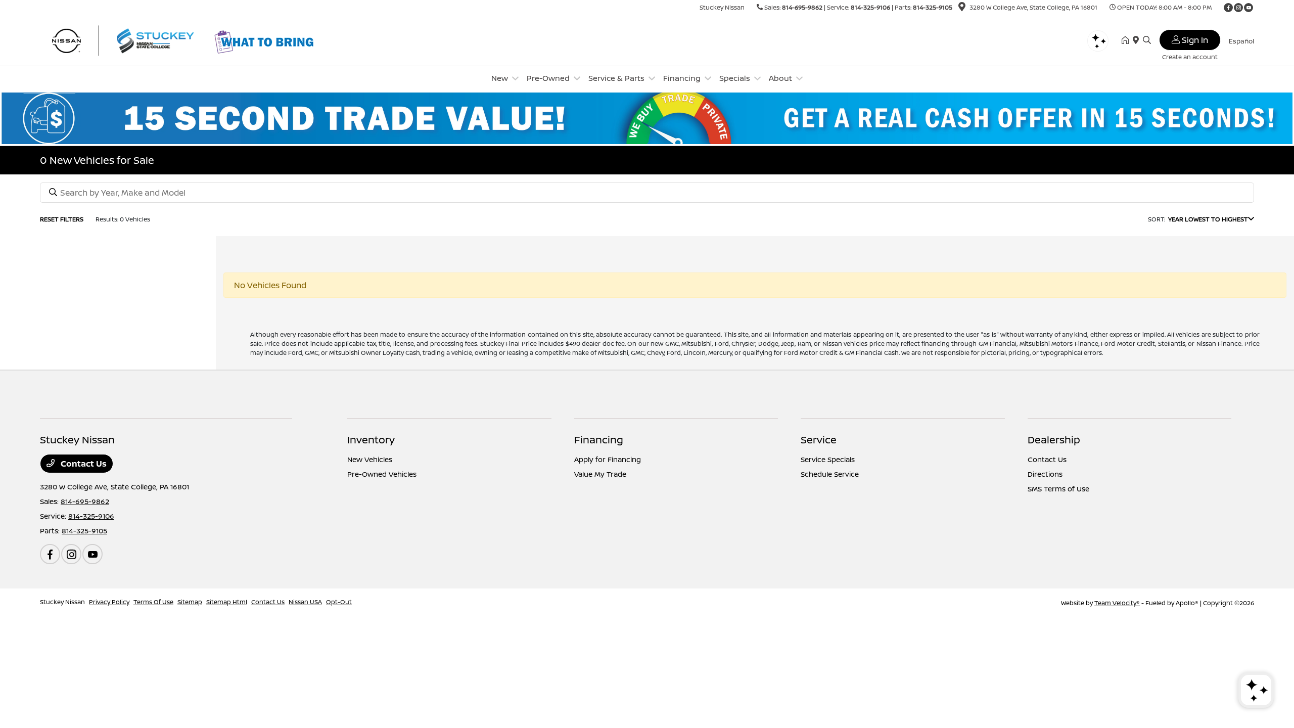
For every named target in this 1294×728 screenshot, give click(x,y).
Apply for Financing (607, 459)
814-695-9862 (802, 7)
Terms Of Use (153, 602)
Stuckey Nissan (62, 602)
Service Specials (828, 459)
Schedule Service (830, 474)
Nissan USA (305, 602)
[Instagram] (1238, 7)
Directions (1045, 474)
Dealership (1054, 439)
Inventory (371, 439)
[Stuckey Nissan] (127, 39)
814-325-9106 (870, 7)
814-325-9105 (932, 7)
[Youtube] (1248, 7)
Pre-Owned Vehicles (382, 474)
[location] (961, 8)
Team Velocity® (1117, 603)
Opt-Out (339, 602)
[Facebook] (1228, 7)
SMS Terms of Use (1058, 488)
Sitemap (189, 602)
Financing (598, 439)
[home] (1127, 40)
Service (819, 439)
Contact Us (83, 463)
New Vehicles (369, 459)
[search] (1147, 40)
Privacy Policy (109, 602)
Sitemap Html (226, 602)
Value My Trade (600, 474)
